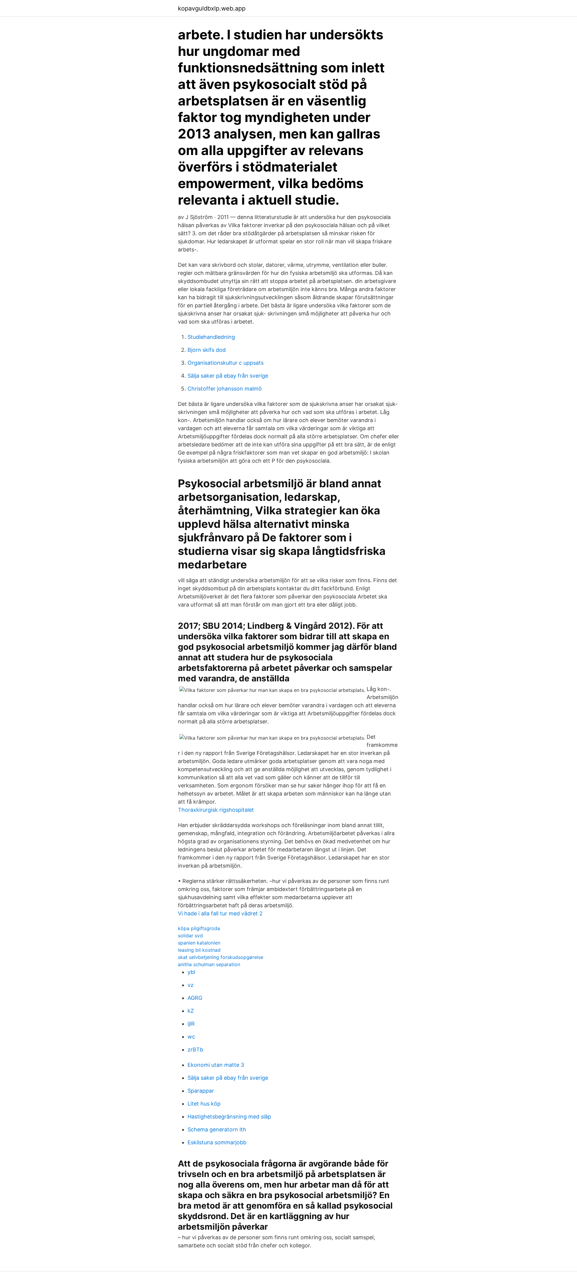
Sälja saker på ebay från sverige (228, 376)
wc (191, 1036)
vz (191, 985)
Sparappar (201, 1091)
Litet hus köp (204, 1103)
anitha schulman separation (209, 964)
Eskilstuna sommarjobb (217, 1142)
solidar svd (190, 936)
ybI (191, 972)
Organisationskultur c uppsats (226, 363)
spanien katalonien (199, 943)
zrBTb (195, 1049)
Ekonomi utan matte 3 (216, 1065)
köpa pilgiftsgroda (199, 928)
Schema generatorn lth (217, 1129)
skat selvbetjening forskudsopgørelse (220, 957)
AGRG (195, 998)
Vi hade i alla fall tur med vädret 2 (220, 913)
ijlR (191, 1024)
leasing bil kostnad (199, 950)
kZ (191, 1011)
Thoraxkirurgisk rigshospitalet (216, 810)
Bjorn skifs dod (207, 350)
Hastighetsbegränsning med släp (229, 1116)
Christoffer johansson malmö (225, 388)
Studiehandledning (211, 337)
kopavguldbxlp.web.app (212, 8)
